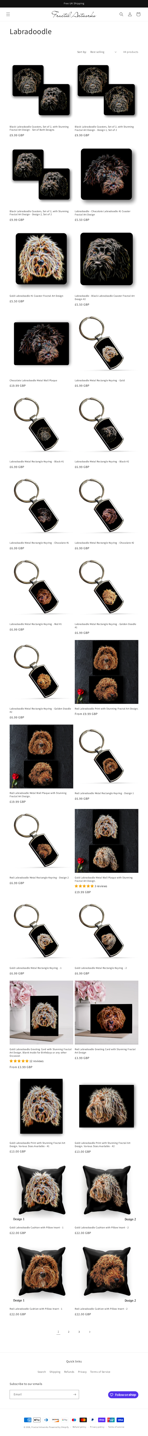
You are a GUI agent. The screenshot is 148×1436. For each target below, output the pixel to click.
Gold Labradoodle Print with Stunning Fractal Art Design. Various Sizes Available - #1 (37, 1144)
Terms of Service (100, 1371)
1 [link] (58, 1332)
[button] (8, 14)
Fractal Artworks (39, 1427)
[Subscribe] (74, 1394)
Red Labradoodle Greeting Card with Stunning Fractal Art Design (105, 1051)
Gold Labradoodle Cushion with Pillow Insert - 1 (36, 1227)
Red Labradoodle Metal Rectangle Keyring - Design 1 (104, 793)
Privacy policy (97, 1427)
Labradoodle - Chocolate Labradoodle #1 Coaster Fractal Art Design (102, 213)
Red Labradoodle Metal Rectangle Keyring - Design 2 (39, 877)
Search (42, 1371)
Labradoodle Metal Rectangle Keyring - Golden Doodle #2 (40, 710)
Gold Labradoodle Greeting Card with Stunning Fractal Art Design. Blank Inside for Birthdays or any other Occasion (40, 1052)
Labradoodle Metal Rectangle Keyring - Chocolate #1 (39, 542)
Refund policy (79, 1427)
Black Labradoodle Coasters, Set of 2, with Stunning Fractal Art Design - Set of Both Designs (39, 128)
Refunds (69, 1371)
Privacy (82, 1371)
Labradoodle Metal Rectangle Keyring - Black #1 (37, 461)
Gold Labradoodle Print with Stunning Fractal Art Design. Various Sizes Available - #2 (102, 1144)
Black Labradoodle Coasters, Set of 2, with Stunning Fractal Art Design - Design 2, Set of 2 (39, 213)
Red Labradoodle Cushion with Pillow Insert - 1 (36, 1308)
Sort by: (82, 52)
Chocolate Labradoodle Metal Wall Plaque (33, 380)
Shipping (55, 1371)
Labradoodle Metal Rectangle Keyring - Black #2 (102, 461)
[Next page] (89, 1332)
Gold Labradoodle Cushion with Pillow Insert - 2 (102, 1227)
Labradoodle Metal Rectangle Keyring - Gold (100, 380)
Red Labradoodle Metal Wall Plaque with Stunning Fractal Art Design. (38, 795)
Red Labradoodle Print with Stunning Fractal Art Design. (106, 708)
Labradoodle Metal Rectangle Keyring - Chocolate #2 (104, 542)
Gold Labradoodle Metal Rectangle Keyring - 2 (101, 968)
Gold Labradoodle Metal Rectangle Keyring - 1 (35, 968)
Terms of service (116, 1427)
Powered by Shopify (59, 1427)
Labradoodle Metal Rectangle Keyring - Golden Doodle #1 (105, 626)
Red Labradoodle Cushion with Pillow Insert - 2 (101, 1308)
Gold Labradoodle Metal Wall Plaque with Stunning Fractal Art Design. (104, 879)
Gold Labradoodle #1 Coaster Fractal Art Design (36, 295)
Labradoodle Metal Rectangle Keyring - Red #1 (36, 624)
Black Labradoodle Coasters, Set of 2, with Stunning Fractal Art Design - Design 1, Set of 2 (104, 128)
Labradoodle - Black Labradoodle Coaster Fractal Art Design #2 (105, 297)
